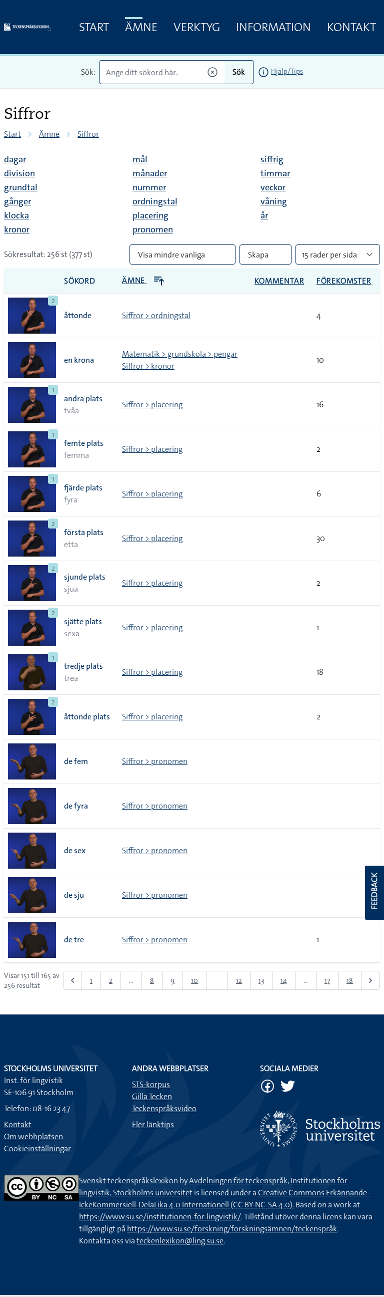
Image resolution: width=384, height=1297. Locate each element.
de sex (75, 850)
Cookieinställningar (37, 1148)
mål (140, 159)
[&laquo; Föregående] (72, 980)
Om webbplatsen (33, 1136)
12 (239, 980)
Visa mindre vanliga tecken (171, 257)
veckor (273, 187)
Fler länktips (153, 1124)
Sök (238, 72)
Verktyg (197, 27)
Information (273, 27)
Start (94, 27)
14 (283, 980)
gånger (17, 201)
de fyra (76, 806)
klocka (16, 215)
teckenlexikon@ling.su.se (180, 1240)
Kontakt (351, 27)
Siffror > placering (152, 404)
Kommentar (279, 281)
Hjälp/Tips (287, 71)
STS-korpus (151, 1084)
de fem (76, 761)
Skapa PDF (258, 257)
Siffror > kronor (148, 366)
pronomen (152, 229)
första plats (84, 532)
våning (273, 201)
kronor (17, 229)
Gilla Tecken (152, 1096)
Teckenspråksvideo (164, 1108)
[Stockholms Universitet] (320, 1129)
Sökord (80, 281)
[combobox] (162, 72)
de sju (74, 895)
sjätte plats (83, 621)
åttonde (78, 315)
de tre (74, 939)
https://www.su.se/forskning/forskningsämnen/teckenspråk (232, 1228)
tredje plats (83, 666)
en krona (79, 360)
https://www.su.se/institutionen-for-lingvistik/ (160, 1216)
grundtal (21, 187)
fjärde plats (83, 487)
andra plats (83, 398)
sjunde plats (85, 577)
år (264, 215)
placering (150, 215)
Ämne (141, 27)
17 (327, 980)
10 (194, 980)
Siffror (88, 134)
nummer (149, 187)
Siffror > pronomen (155, 761)
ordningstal (155, 201)
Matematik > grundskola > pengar (180, 354)
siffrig (272, 159)
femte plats (84, 443)
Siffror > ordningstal (156, 315)
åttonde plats (87, 716)
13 (261, 980)
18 (349, 980)
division (19, 173)
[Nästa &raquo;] (370, 980)
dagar (15, 159)
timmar (275, 173)
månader (149, 173)
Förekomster (344, 281)
